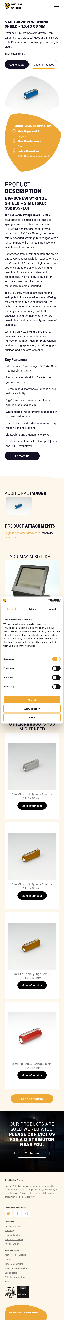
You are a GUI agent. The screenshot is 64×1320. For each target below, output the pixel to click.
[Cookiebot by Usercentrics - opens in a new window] (48, 601)
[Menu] (55, 6)
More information (32, 805)
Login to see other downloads (22, 533)
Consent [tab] (11, 609)
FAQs (7, 1281)
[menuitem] (55, 6)
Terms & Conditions (14, 1263)
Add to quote (16, 64)
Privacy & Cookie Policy (16, 1268)
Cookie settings (12, 1272)
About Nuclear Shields (15, 1254)
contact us (11, 537)
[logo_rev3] (14, 6)
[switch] (56, 669)
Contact (8, 1259)
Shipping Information (15, 1277)
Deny (32, 717)
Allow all (32, 700)
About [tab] (52, 609)
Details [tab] (32, 609)
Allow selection (32, 708)
